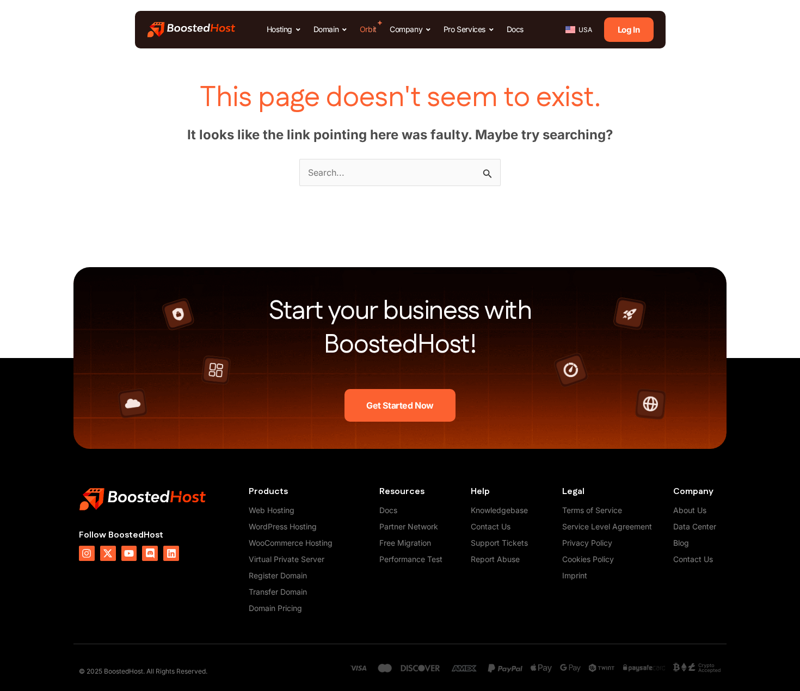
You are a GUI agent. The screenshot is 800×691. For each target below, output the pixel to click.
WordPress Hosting (283, 526)
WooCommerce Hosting (291, 542)
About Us (689, 510)
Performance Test (410, 559)
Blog (681, 542)
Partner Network (408, 526)
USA (585, 30)
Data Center (694, 526)
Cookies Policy (588, 559)
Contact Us (490, 526)
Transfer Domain (278, 591)
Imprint (574, 575)
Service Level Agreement (607, 526)
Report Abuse (495, 559)
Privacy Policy (587, 542)
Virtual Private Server (286, 559)
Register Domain (278, 575)
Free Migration (405, 542)
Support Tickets (499, 542)
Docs (388, 510)
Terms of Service (592, 510)
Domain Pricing (275, 608)
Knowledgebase (499, 510)
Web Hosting (271, 510)
